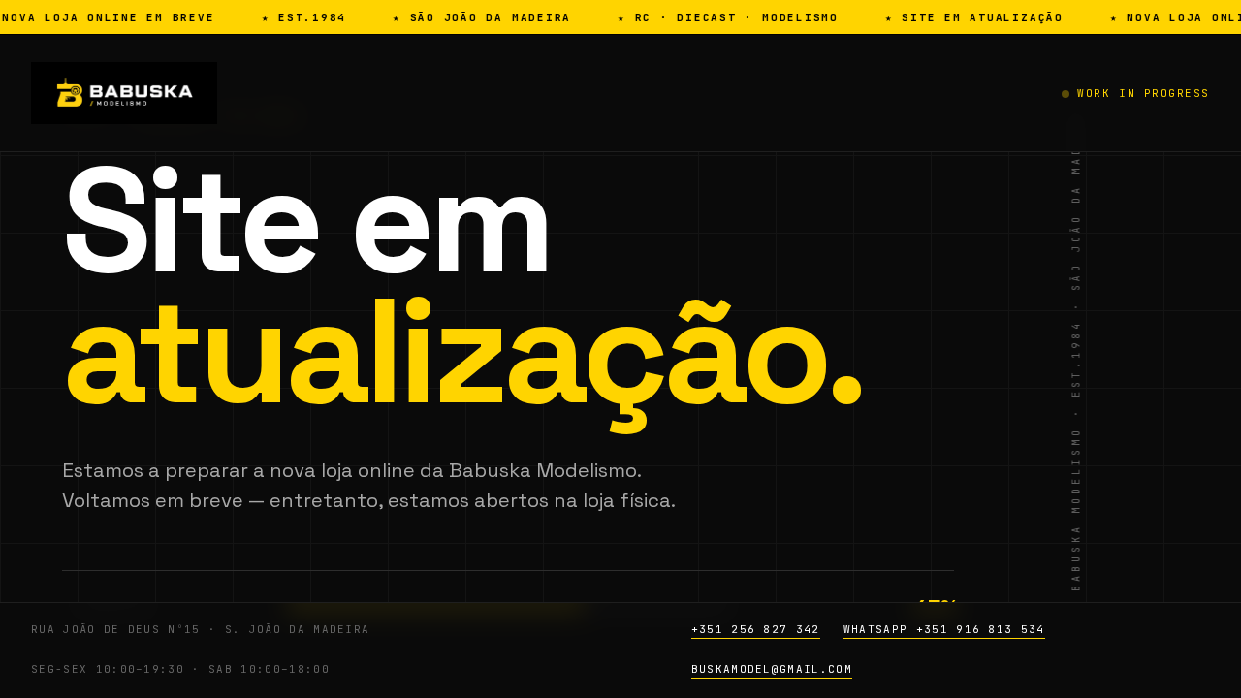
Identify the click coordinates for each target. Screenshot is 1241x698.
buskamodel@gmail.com (771, 669)
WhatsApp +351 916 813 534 (944, 629)
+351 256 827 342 (755, 629)
